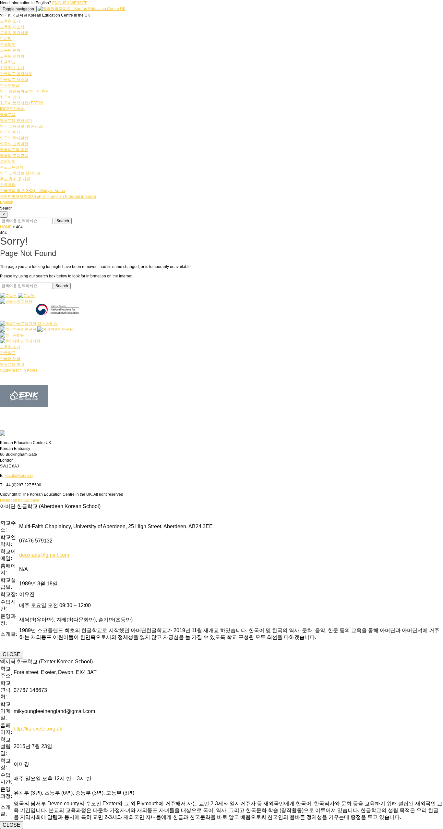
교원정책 (8, 161)
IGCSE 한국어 (12, 109)
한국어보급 (9, 85)
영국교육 (8, 114)
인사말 (6, 38)
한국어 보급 (10, 358)
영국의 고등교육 (14, 155)
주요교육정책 (11, 167)
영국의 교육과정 (14, 144)
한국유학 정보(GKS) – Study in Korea (32, 190)
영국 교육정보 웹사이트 (20, 173)
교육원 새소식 (12, 27)
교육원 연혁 (10, 50)
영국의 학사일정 (14, 138)
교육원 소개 (10, 21)
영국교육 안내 (12, 364)
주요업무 (8, 44)
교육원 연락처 (12, 56)
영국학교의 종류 (14, 149)
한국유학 (8, 185)
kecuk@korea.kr (19, 475)
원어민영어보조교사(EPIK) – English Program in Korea (48, 196)
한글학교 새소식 (14, 79)
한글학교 (8, 62)
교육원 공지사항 (14, 33)
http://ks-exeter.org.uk (38, 729)
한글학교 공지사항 (16, 73)
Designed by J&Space (19, 500)
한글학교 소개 (12, 68)
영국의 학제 (10, 132)
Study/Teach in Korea (19, 370)
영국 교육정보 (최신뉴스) (21, 126)
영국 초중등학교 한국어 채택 (25, 91)
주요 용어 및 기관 (15, 179)
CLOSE (11, 654)
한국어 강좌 (10, 97)
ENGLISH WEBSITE (70, 3)
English (6, 202)
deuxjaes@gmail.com (44, 555)
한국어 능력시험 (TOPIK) (21, 103)
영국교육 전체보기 (16, 120)
